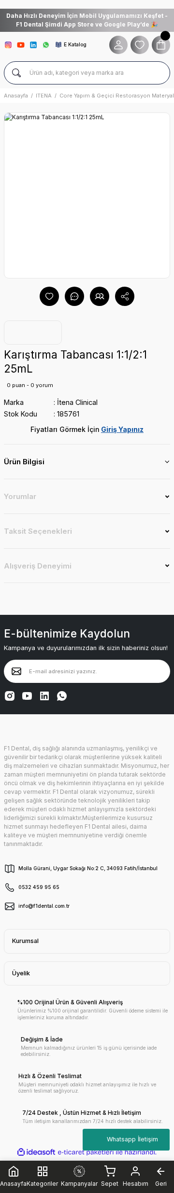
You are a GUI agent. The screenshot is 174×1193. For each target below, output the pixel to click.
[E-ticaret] (86, 1152)
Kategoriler (42, 1183)
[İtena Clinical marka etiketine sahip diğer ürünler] (33, 332)
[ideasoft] (36, 1152)
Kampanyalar (79, 1183)
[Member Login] (118, 45)
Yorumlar (20, 496)
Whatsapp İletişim (132, 1139)
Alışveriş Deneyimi (38, 565)
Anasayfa (13, 1183)
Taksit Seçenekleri (38, 531)
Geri (161, 1183)
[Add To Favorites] (49, 296)
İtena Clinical (77, 402)
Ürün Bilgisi (24, 461)
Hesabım (135, 1183)
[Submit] (16, 671)
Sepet (109, 1183)
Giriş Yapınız (122, 429)
